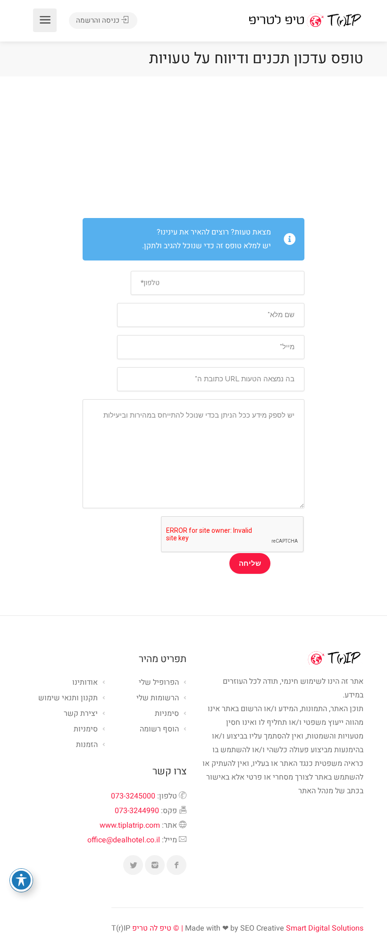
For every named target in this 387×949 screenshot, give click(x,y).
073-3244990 (137, 810)
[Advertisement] (193, 147)
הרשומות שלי (157, 698)
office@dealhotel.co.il (123, 840)
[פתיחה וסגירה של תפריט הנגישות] (21, 880)
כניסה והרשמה (98, 20)
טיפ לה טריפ (151, 928)
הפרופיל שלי (159, 683)
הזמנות (87, 745)
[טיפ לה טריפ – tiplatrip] (304, 19)
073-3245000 (133, 796)
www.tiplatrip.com (130, 825)
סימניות (86, 729)
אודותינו (85, 683)
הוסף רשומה (159, 729)
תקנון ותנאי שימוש (68, 698)
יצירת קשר (81, 714)
